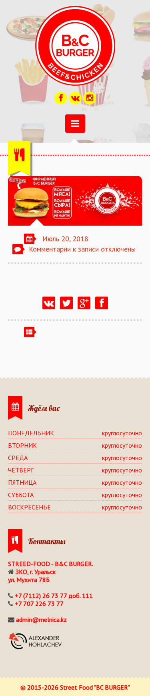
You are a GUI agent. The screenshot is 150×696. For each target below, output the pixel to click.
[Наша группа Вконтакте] (75, 97)
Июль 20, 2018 (65, 238)
